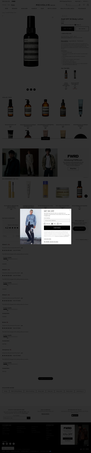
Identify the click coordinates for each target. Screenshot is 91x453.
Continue (57, 227)
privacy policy (67, 235)
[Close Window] (70, 210)
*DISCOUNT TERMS (47, 238)
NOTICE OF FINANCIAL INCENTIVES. (62, 236)
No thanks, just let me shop (51, 241)
